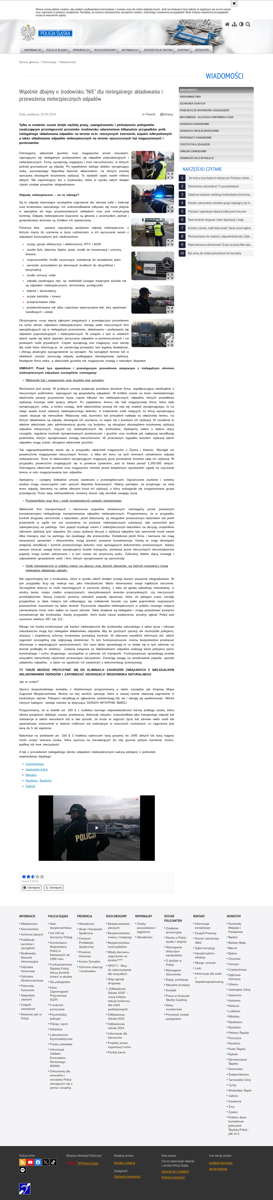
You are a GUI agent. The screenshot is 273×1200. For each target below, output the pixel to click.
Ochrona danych (192, 103)
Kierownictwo (190, 96)
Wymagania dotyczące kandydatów (174, 951)
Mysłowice (235, 1022)
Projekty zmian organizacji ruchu (119, 1045)
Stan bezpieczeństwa (60, 925)
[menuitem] (32, 49)
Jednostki (234, 916)
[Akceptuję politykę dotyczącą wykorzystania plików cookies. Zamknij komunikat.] (234, 3)
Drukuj (168, 114)
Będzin (233, 937)
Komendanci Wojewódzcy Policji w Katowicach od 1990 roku (60, 951)
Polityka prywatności (173, 1177)
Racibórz (32, 780)
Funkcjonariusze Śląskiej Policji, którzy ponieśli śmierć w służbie (61, 971)
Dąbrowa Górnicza (234, 977)
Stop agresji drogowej (116, 981)
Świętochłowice (238, 1074)
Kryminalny (143, 916)
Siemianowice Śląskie (237, 1061)
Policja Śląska (58, 916)
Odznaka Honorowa (194, 124)
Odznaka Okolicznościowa (199, 130)
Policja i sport (59, 1024)
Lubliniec (234, 1011)
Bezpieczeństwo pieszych (119, 925)
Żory (231, 1106)
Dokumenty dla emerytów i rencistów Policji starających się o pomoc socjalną (61, 1079)
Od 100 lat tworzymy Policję (61, 935)
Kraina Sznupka (89, 961)
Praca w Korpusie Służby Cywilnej (178, 998)
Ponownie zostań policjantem (177, 1016)
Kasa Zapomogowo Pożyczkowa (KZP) (59, 994)
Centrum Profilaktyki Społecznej (86, 942)
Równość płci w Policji (196, 158)
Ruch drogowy (116, 916)
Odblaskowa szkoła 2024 (116, 1026)
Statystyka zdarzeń (195, 144)
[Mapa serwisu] (234, 24)
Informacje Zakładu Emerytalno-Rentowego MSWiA (58, 1058)
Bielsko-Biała (237, 942)
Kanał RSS (22, 1162)
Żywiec (233, 1112)
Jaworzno (234, 995)
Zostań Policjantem (173, 918)
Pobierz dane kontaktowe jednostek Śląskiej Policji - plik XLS (238, 1125)
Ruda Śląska (236, 1049)
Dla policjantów (60, 982)
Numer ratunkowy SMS (207, 940)
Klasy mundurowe (174, 1007)
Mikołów (31, 775)
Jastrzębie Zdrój (239, 989)
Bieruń (232, 948)
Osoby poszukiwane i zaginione (146, 928)
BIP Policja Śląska (88, 1163)
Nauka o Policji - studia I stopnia (177, 939)
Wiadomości (68, 62)
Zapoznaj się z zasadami (175, 1171)
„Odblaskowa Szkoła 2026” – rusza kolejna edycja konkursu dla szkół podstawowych (119, 999)
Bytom (232, 953)
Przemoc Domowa (85, 954)
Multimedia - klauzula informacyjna (207, 117)
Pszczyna (234, 1038)
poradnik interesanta (220, 1163)
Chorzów (234, 958)
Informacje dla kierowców (117, 1035)
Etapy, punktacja (177, 979)
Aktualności (86, 923)
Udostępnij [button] (33, 887)
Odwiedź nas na (30, 1162)
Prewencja (84, 916)
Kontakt (171, 990)
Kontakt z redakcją (124, 1163)
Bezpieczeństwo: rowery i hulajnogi (120, 935)
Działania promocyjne (174, 930)
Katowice (234, 1000)
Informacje (49, 62)
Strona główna (29, 62)
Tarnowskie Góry (239, 1079)
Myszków (234, 1027)
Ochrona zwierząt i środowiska (91, 969)
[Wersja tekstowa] (241, 24)
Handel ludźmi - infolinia (205, 955)
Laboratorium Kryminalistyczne (61, 1037)
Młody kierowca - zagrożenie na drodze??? (119, 956)
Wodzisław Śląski (239, 1090)
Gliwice (233, 984)
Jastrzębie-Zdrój (37, 769)
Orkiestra (56, 1029)
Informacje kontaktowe (202, 925)
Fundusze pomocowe (57, 1007)
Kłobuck (233, 1005)
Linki (198, 968)
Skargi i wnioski (205, 962)
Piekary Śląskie (238, 1032)
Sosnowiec (235, 1069)
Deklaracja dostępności (127, 1176)
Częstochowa (35, 764)
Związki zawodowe (193, 151)
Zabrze (30, 786)
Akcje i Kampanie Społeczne (90, 931)
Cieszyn (233, 964)
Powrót (150, 114)
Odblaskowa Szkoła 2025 (116, 1016)
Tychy (232, 1085)
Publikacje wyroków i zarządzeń (204, 110)
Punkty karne (117, 1052)
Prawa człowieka (61, 1044)
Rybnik (233, 1054)
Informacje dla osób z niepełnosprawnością (209, 977)
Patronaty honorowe (196, 137)
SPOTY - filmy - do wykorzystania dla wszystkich (119, 970)
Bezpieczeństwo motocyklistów (119, 944)
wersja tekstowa (218, 1169)
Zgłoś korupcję (205, 948)
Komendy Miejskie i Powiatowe (235, 928)
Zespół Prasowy (205, 933)
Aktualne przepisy (178, 985)
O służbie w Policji (174, 962)
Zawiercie (234, 1101)
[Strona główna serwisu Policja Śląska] (227, 24)
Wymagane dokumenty (173, 972)
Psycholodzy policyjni (58, 1016)
